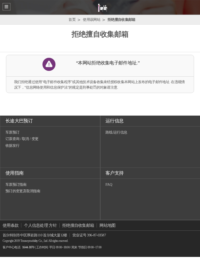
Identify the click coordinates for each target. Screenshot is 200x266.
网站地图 (107, 225)
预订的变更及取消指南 (22, 191)
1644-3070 (28, 247)
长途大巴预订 (19, 120)
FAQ (108, 185)
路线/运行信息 (116, 132)
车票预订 (12, 132)
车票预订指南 (15, 185)
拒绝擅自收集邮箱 (78, 225)
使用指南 (14, 173)
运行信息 (114, 120)
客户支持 (114, 173)
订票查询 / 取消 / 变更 (21, 139)
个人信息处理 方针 (40, 225)
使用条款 (10, 225)
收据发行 (12, 146)
